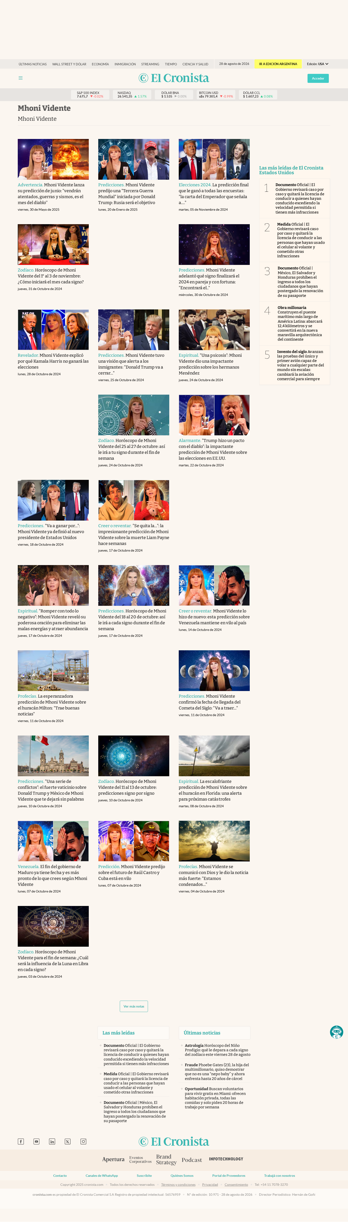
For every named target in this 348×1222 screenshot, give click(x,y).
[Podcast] (192, 1160)
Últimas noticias (33, 64)
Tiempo (171, 64)
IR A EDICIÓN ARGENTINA (278, 64)
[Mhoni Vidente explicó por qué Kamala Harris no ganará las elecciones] (53, 329)
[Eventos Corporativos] (140, 1160)
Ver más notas (134, 1006)
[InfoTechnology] (226, 1160)
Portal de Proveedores (228, 1175)
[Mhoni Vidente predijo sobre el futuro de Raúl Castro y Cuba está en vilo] (133, 841)
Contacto (60, 1175)
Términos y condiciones (178, 1184)
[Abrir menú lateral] (20, 78)
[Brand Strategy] (166, 1160)
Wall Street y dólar (69, 64)
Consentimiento (236, 1184)
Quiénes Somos (182, 1175)
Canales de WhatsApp (102, 1175)
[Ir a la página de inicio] (174, 78)
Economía (100, 64)
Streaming (150, 64)
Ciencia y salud (195, 64)
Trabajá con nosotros (279, 1175)
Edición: (315, 64)
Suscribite (144, 1175)
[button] (336, 1032)
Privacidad (210, 1184)
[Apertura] (113, 1160)
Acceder (318, 78)
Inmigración (125, 64)
